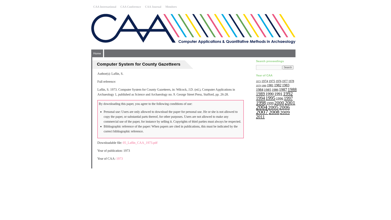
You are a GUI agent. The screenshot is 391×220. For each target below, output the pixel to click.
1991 (278, 93)
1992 (288, 93)
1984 (259, 90)
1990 (270, 93)
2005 (273, 107)
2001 (290, 102)
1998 (261, 102)
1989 (260, 93)
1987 (283, 89)
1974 (264, 81)
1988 (292, 89)
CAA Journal (153, 6)
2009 (285, 112)
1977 (285, 81)
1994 (260, 98)
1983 (285, 85)
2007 (262, 112)
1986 (275, 89)
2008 (274, 112)
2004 (261, 107)
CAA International (104, 6)
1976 (278, 81)
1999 (270, 103)
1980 (263, 86)
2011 (260, 116)
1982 (277, 85)
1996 (279, 98)
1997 (288, 98)
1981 (270, 85)
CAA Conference (130, 6)
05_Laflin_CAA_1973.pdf (140, 142)
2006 (284, 107)
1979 (258, 86)
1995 (270, 98)
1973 (119, 158)
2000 (279, 102)
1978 (291, 81)
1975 (272, 81)
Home (97, 53)
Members (171, 6)
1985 (267, 90)
